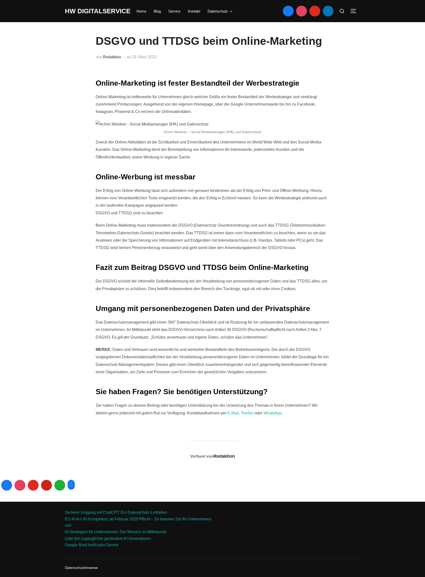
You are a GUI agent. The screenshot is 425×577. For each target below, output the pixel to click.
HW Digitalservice (97, 11)
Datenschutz (218, 11)
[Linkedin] (328, 11)
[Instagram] (301, 11)
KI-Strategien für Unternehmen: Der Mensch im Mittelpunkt (115, 532)
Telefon (247, 413)
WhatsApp (272, 413)
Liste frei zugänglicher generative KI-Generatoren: (108, 538)
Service (174, 11)
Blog (157, 11)
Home (141, 11)
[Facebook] (288, 11)
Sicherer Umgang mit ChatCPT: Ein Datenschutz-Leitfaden (116, 512)
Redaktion (112, 57)
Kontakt (194, 11)
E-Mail (233, 413)
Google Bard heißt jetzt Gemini (92, 545)
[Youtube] (314, 11)
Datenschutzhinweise (81, 568)
